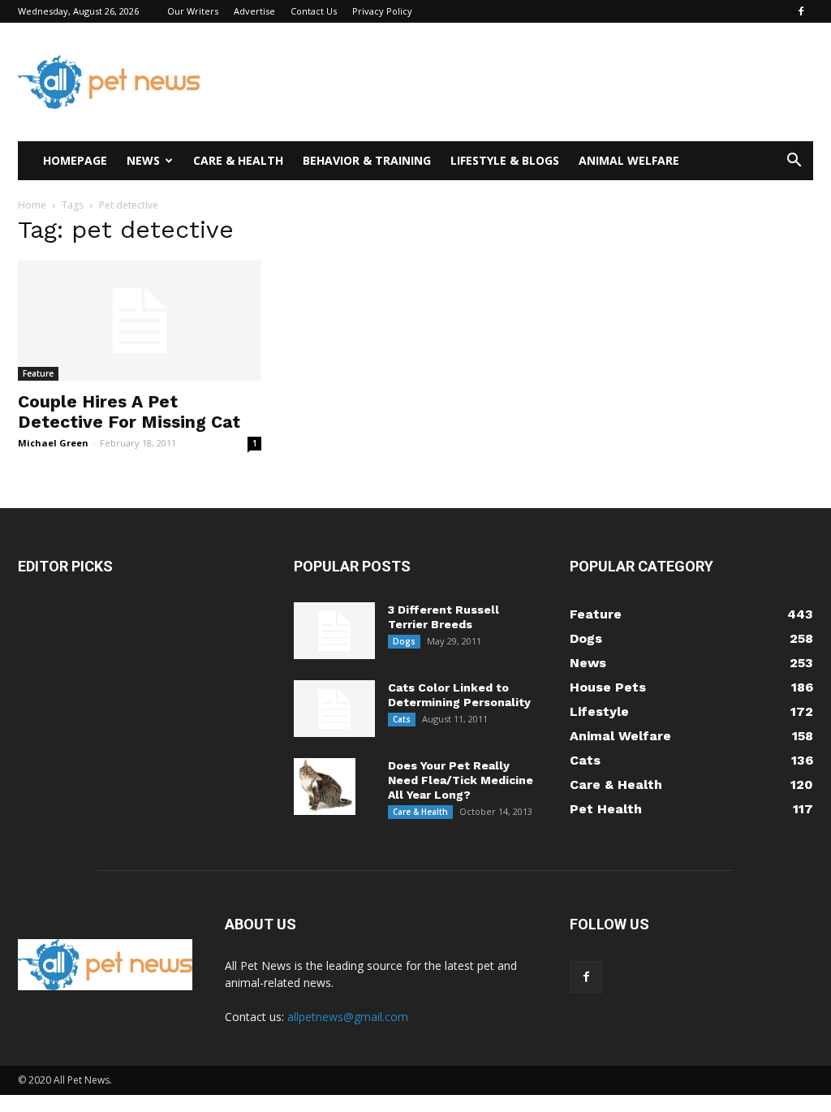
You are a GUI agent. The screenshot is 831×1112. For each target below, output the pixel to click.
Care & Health (238, 160)
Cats (402, 719)
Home (32, 205)
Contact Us (314, 11)
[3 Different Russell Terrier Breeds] (334, 630)
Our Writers (192, 11)
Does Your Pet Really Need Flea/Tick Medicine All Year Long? (460, 780)
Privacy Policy (382, 11)
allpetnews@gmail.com (347, 1016)
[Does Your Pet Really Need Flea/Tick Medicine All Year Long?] (324, 786)
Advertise (254, 11)
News (143, 160)
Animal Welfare (629, 160)
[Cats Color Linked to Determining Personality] (334, 708)
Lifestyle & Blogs (504, 160)
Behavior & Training (367, 160)
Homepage (75, 160)
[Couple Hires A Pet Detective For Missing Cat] (139, 321)
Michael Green (53, 443)
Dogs (404, 641)
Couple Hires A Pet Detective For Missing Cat (129, 411)
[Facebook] (801, 11)
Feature (38, 373)
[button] (793, 162)
